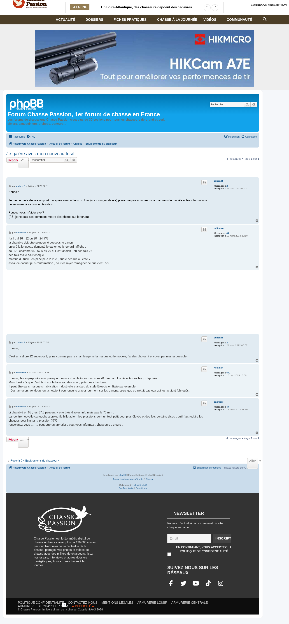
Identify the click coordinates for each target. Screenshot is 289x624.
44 (227, 233)
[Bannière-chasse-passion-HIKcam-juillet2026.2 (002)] (144, 58)
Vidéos (209, 19)
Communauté (239, 19)
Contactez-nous (82, 602)
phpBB (122, 475)
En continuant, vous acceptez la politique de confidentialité (203, 549)
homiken (218, 367)
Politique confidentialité (41, 602)
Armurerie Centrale (189, 602)
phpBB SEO (140, 485)
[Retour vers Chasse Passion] (26, 103)
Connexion (269, 4)
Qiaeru (149, 479)
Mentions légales (117, 602)
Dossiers (94, 19)
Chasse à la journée (177, 19)
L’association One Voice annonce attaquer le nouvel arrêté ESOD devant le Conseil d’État (146, 10)
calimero (219, 228)
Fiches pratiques (130, 19)
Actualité (65, 19)
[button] (265, 19)
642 (228, 372)
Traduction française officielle (128, 479)
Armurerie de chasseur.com (43, 606)
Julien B (218, 181)
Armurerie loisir (152, 602)
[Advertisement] (132, 302)
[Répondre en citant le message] (204, 182)
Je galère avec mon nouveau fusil (40, 153)
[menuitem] (30, 136)
